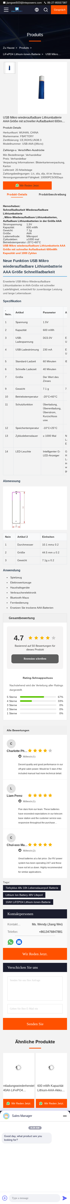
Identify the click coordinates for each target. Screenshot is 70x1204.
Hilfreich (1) (29, 756)
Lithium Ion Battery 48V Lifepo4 (24, 894)
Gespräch (60, 9)
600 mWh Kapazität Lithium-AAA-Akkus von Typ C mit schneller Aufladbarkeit (50, 1088)
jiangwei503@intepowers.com (24, 2)
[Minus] (65, 1116)
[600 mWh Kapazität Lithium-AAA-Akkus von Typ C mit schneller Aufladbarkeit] (51, 1067)
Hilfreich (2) (29, 850)
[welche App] (10, 942)
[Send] (65, 1198)
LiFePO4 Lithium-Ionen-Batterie (22, 54)
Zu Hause (9, 47)
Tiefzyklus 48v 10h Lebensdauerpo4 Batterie (32, 887)
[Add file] (4, 1198)
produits (24, 47)
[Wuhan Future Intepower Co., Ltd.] (18, 9)
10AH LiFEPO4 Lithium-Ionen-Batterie (28, 902)
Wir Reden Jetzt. (35, 954)
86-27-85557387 (57, 2)
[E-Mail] (19, 942)
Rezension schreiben (35, 658)
